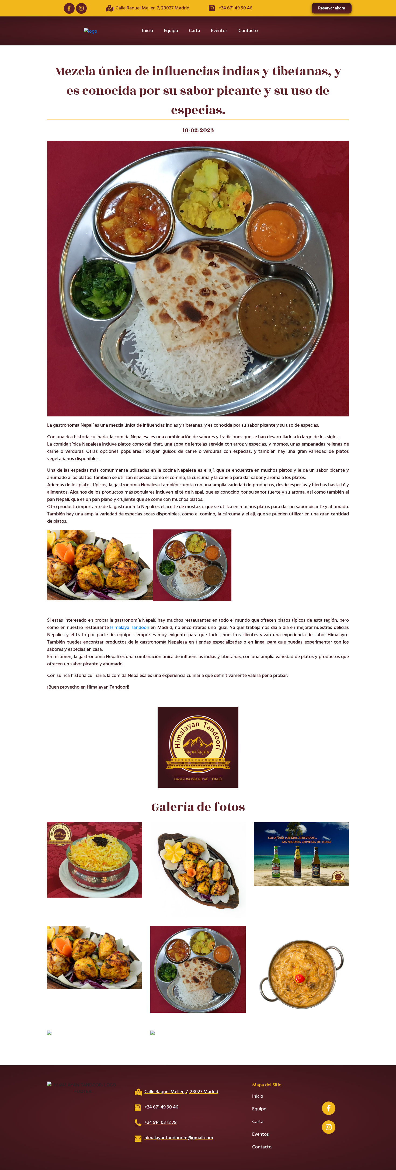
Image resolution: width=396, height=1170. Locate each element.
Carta (194, 31)
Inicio (147, 31)
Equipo (171, 31)
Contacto (248, 31)
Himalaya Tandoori (129, 628)
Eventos (219, 31)
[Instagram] (81, 8)
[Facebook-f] (69, 8)
